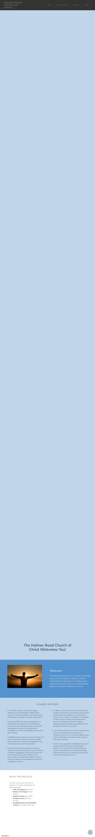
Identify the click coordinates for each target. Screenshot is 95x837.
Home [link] (49, 5)
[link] (15, 8)
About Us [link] (77, 5)
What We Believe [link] (62, 5)
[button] (87, 5)
